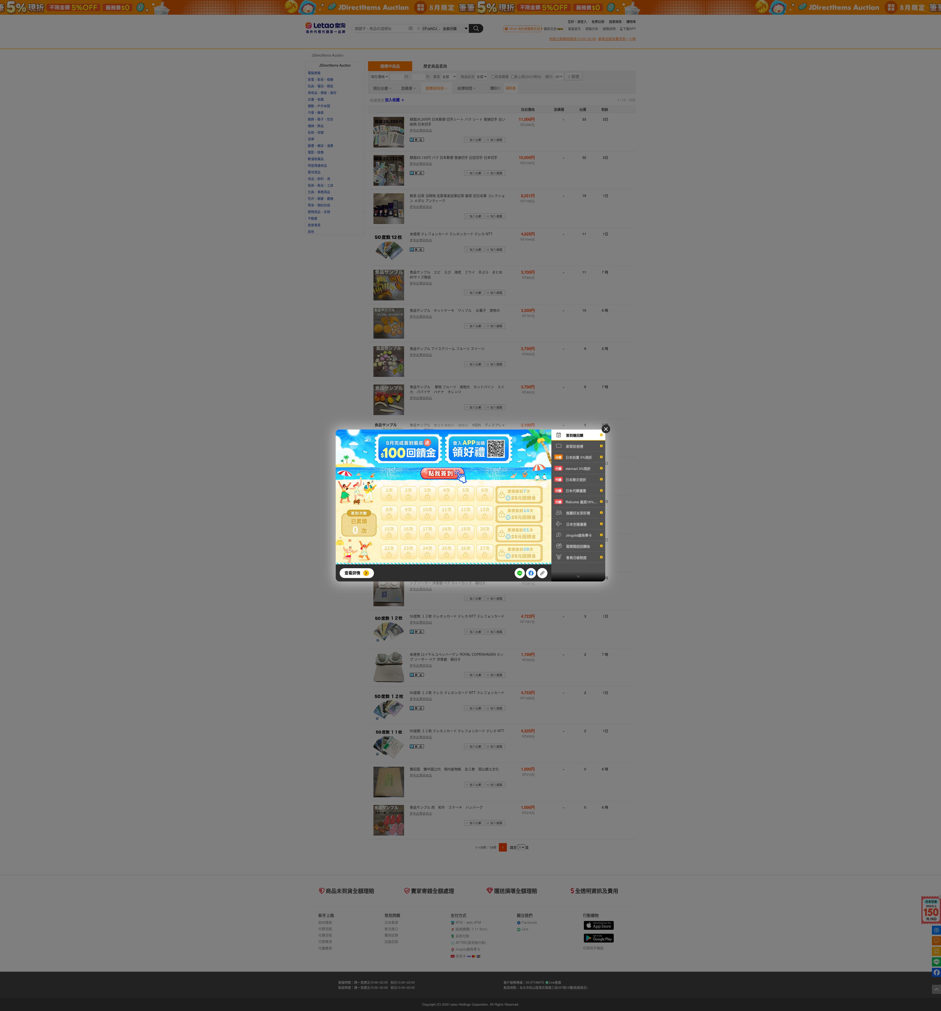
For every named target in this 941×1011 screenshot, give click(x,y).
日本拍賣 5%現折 (574, 457)
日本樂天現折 (571, 479)
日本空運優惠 (576, 524)
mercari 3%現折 (573, 468)
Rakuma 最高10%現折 (578, 501)
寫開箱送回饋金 (577, 546)
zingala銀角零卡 (578, 535)
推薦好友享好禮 (577, 512)
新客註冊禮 (574, 446)
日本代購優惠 (571, 490)
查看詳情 (352, 573)
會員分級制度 (576, 557)
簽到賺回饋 (574, 435)
